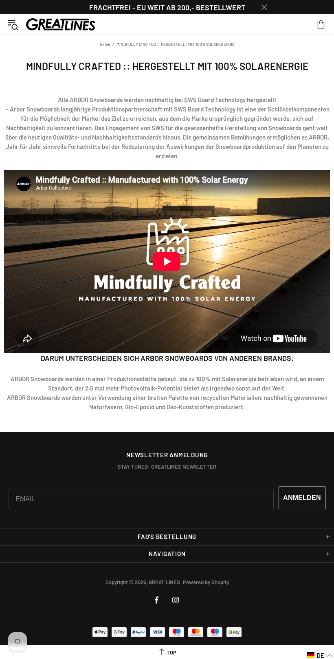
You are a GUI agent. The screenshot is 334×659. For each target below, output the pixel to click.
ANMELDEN (302, 497)
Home (105, 44)
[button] (320, 655)
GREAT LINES (60, 24)
